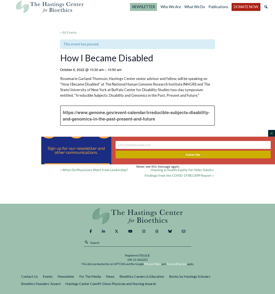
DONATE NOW (246, 7)
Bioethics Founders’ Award (40, 284)
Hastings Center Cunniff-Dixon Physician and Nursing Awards (110, 284)
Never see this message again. (158, 166)
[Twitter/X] (116, 231)
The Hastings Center (137, 216)
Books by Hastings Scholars (189, 276)
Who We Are (170, 7)
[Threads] (157, 231)
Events (48, 276)
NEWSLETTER (143, 7)
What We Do (194, 7)
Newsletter (66, 276)
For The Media (90, 276)
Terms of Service (176, 264)
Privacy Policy (152, 264)
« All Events (68, 32)
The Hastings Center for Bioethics (50, 7)
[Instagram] (144, 231)
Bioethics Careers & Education (141, 276)
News (110, 276)
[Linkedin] (103, 231)
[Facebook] (91, 231)
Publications (218, 7)
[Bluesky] (170, 231)
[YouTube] (130, 231)
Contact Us (29, 276)
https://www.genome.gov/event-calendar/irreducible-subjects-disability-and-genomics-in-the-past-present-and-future (136, 115)
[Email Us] (183, 231)
